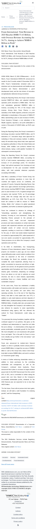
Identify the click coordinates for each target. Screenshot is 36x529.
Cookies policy (18, 514)
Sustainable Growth (23, 457)
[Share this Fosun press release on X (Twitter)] (6, 46)
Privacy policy (18, 521)
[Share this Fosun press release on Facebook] (2, 46)
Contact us (18, 501)
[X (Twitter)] (18, 525)
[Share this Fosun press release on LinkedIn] (10, 46)
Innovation (5, 457)
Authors (18, 511)
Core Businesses (6, 460)
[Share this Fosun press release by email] (13, 46)
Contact (18, 507)
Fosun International (19, 460)
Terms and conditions (18, 518)
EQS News (18, 427)
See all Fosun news (7, 464)
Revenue (13, 457)
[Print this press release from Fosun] (17, 46)
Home (3, 17)
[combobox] (18, 7)
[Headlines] (11, 3)
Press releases (12, 17)
